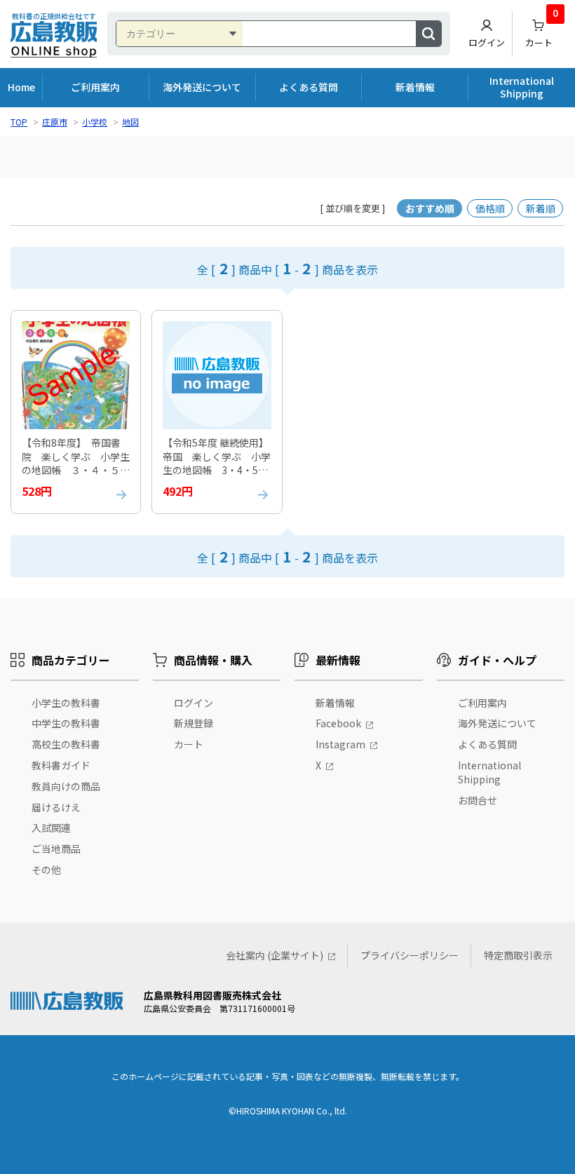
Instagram (340, 744)
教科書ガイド (61, 765)
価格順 (490, 208)
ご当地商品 (56, 849)
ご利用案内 (95, 87)
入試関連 (51, 828)
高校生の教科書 (66, 744)
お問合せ (477, 800)
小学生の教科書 (66, 703)
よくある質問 (308, 87)
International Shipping (521, 87)
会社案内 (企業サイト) (274, 955)
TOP (19, 122)
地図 (130, 122)
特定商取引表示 (518, 955)
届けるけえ (56, 807)
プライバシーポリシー (409, 955)
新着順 (540, 208)
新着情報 (415, 87)
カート (541, 30)
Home (21, 87)
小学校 (94, 122)
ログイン (486, 42)
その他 (46, 870)
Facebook (338, 723)
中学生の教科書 (66, 723)
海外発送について (202, 87)
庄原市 (54, 122)
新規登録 (193, 723)
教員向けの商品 (66, 786)
